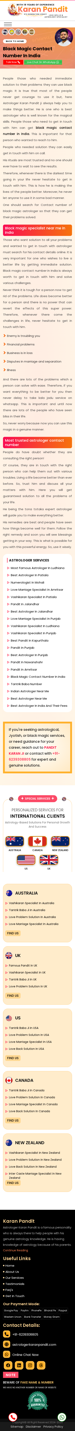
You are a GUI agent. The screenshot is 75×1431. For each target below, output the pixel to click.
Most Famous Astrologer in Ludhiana (37, 568)
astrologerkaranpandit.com (34, 1344)
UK (48, 868)
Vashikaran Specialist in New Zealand (34, 1153)
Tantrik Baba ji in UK (23, 979)
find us (13, 933)
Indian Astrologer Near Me (30, 691)
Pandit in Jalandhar (25, 604)
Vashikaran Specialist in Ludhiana (35, 626)
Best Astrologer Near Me (29, 698)
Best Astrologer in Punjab (29, 655)
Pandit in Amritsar (24, 669)
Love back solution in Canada (29, 1111)
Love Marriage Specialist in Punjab (36, 619)
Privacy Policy (53, 1426)
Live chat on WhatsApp (41, 62)
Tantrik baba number (26, 684)
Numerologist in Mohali (27, 582)
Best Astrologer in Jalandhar (32, 611)
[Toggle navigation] (8, 24)
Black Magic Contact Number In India (38, 677)
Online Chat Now (25, 1354)
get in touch (14, 1296)
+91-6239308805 (25, 1334)
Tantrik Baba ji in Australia (27, 910)
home (9, 1265)
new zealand (60, 850)
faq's (9, 1290)
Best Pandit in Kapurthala (29, 640)
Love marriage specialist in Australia (33, 924)
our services (14, 1278)
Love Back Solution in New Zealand (33, 1167)
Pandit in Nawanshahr (27, 662)
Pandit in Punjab (22, 648)
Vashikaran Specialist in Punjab (33, 633)
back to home (15, 41)
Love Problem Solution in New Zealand (35, 1160)
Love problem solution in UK (28, 986)
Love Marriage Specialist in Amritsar (37, 590)
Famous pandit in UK (23, 966)
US (26, 868)
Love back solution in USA (26, 1049)
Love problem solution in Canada (32, 1097)
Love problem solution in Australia (32, 917)
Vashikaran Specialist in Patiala (34, 597)
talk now (11, 62)
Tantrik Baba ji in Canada (26, 1090)
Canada (37, 850)
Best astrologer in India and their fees (39, 706)
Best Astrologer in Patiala (29, 575)
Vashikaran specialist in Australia (31, 903)
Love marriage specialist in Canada (33, 1104)
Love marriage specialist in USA (30, 1042)
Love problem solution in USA (29, 1035)
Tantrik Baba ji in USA (23, 1028)
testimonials (14, 1284)
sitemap (17, 1426)
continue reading (15, 1250)
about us (12, 1272)
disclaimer (33, 1426)
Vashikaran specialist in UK (27, 972)
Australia (15, 850)
